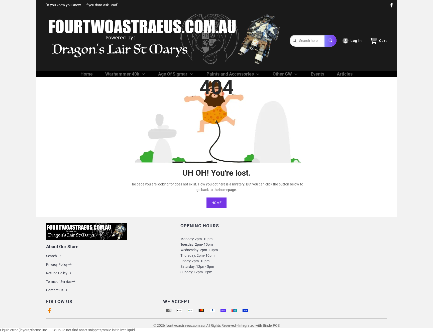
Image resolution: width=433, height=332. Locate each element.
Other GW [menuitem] (282, 74)
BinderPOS (271, 325)
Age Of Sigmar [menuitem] (172, 74)
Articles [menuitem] (345, 74)
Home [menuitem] (86, 74)
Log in (356, 41)
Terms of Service (59, 282)
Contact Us (55, 290)
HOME (216, 203)
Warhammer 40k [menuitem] (122, 74)
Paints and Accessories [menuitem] (230, 74)
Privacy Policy (57, 264)
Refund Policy (57, 273)
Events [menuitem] (317, 74)
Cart (383, 41)
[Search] (330, 41)
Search (52, 256)
